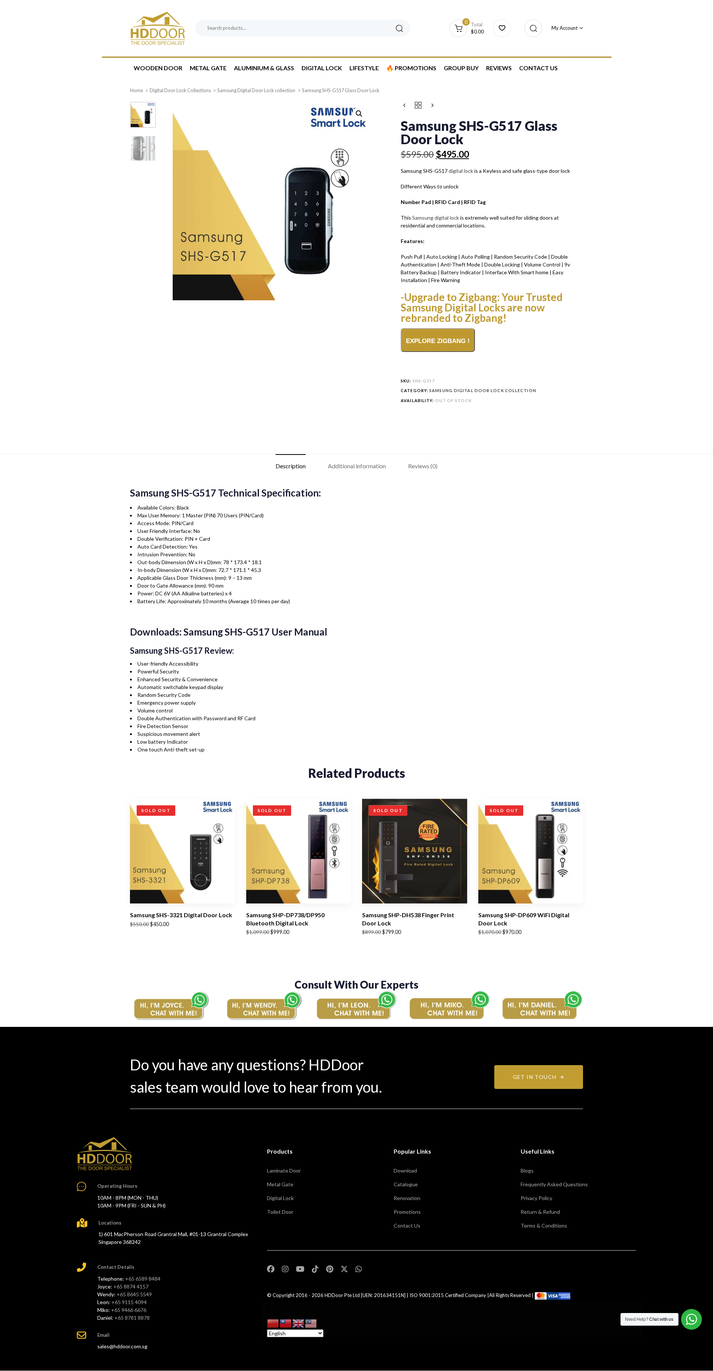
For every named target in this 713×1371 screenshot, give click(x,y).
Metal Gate (208, 67)
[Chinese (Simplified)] (273, 1323)
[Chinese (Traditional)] (286, 1323)
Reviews (499, 67)
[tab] (291, 466)
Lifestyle (364, 67)
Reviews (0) (422, 465)
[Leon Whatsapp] (356, 1005)
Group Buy (461, 67)
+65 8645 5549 (134, 1294)
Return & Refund (540, 1212)
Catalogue (406, 1184)
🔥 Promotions (411, 67)
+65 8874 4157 (131, 1286)
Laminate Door (284, 1170)
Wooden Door (158, 67)
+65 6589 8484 (142, 1278)
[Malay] (311, 1323)
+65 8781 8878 (132, 1318)
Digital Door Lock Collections (180, 90)
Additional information (357, 465)
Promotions (407, 1212)
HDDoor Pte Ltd (342, 1295)
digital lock (461, 171)
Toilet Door (280, 1212)
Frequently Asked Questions (554, 1184)
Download (405, 1170)
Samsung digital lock (435, 217)
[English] (298, 1323)
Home (136, 90)
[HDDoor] (105, 1153)
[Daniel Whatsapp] (542, 1005)
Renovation (407, 1198)
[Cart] (502, 28)
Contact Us (538, 67)
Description (291, 465)
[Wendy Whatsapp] (264, 1005)
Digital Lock (322, 67)
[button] (531, 28)
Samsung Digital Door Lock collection (256, 90)
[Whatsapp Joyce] (171, 1005)
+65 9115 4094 (129, 1302)
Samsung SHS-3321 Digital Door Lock (181, 914)
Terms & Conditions (544, 1225)
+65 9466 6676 (128, 1310)
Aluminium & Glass (264, 67)
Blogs (527, 1170)
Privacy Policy (536, 1198)
